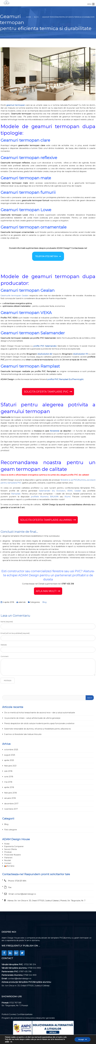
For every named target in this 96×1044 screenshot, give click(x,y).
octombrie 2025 (11, 749)
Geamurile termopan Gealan (14, 295)
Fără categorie (10, 830)
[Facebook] (4, 953)
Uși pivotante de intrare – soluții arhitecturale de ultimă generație (32, 718)
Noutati (7, 860)
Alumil (67, 496)
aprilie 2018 (9, 787)
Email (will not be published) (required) (15, 633)
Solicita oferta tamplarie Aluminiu (46, 519)
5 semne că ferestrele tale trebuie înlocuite (23, 734)
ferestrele (54, 431)
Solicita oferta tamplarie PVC (46, 391)
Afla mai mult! (46, 591)
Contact (7, 863)
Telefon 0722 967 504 (46, 256)
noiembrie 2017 (11, 809)
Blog (36, 17)
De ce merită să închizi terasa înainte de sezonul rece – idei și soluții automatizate (39, 712)
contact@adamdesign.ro (25, 894)
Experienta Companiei (14, 846)
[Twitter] (22, 953)
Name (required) (7, 622)
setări (7, 1042)
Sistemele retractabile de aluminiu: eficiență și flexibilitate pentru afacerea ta (37, 729)
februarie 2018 (10, 793)
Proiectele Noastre (12, 855)
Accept (81, 1039)
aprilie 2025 (9, 760)
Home (28, 17)
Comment (4, 656)
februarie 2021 (10, 766)
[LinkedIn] (10, 953)
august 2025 (9, 755)
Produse (8, 852)
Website (4, 645)
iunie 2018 (8, 776)
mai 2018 (8, 782)
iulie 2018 (8, 771)
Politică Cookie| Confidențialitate (17, 1014)
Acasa (6, 844)
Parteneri (8, 858)
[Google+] (16, 953)
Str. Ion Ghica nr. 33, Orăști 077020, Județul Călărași (25, 985)
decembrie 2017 (11, 803)
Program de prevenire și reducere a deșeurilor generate (28, 1018)
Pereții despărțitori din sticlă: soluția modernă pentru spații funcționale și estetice (39, 723)
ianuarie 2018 (10, 798)
